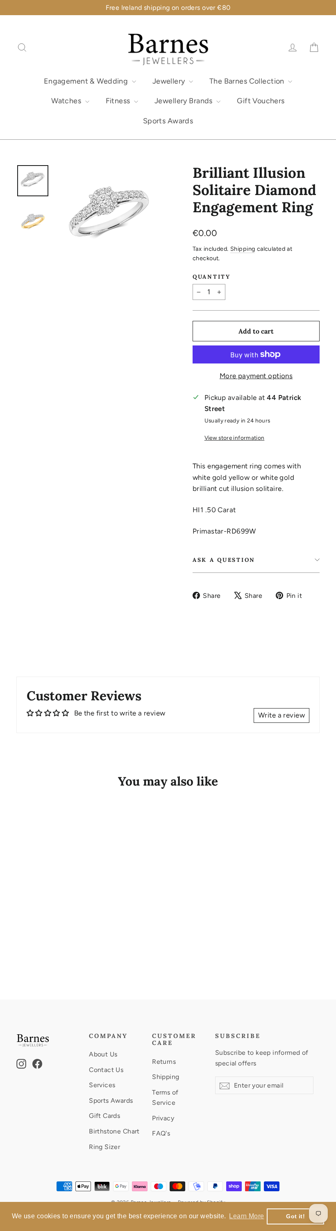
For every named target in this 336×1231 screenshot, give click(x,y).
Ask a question (224, 559)
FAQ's (161, 1133)
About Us (103, 1054)
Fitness (119, 100)
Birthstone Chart (114, 1131)
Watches (67, 100)
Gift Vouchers (261, 100)
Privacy (163, 1118)
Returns (164, 1061)
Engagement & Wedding (87, 81)
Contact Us (106, 1070)
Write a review (281, 715)
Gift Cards (104, 1116)
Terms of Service (165, 1097)
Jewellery (169, 81)
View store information (234, 437)
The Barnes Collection (247, 81)
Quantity (212, 276)
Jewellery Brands (184, 100)
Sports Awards (168, 120)
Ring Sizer (104, 1147)
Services (102, 1085)
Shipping (242, 248)
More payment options (256, 376)
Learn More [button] (246, 1216)
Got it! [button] (295, 1216)
